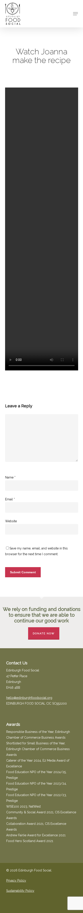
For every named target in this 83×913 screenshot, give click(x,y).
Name (10, 477)
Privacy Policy (16, 880)
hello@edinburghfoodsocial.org (29, 698)
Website (11, 521)
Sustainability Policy (20, 890)
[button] (75, 13)
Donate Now (44, 633)
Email (10, 499)
